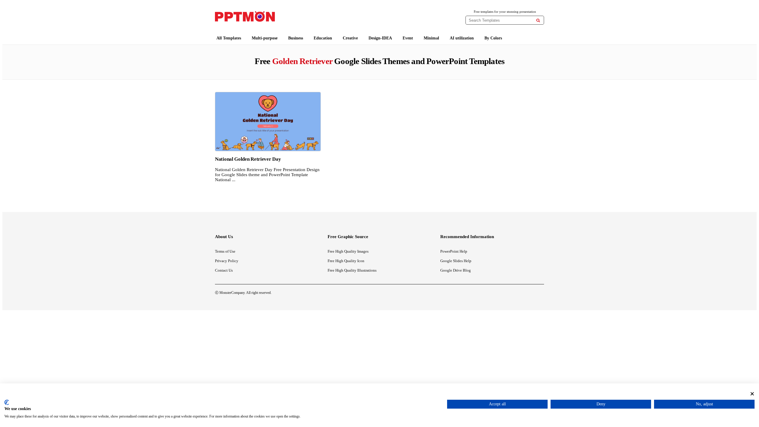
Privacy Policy (226, 261)
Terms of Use (225, 251)
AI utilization (462, 38)
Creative (350, 38)
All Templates (228, 38)
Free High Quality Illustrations (352, 270)
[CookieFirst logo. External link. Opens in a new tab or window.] (6, 402)
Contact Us (224, 270)
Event (408, 38)
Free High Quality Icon (346, 261)
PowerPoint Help (453, 251)
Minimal (431, 38)
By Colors (493, 38)
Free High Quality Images (348, 251)
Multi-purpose (265, 38)
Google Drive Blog (455, 270)
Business (295, 38)
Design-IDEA (380, 38)
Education (323, 38)
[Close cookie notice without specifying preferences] (752, 393)
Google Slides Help (455, 261)
